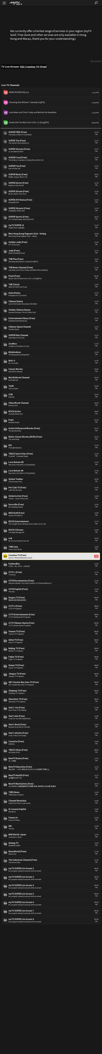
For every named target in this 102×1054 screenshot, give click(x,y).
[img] (15, 3)
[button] (51, 92)
